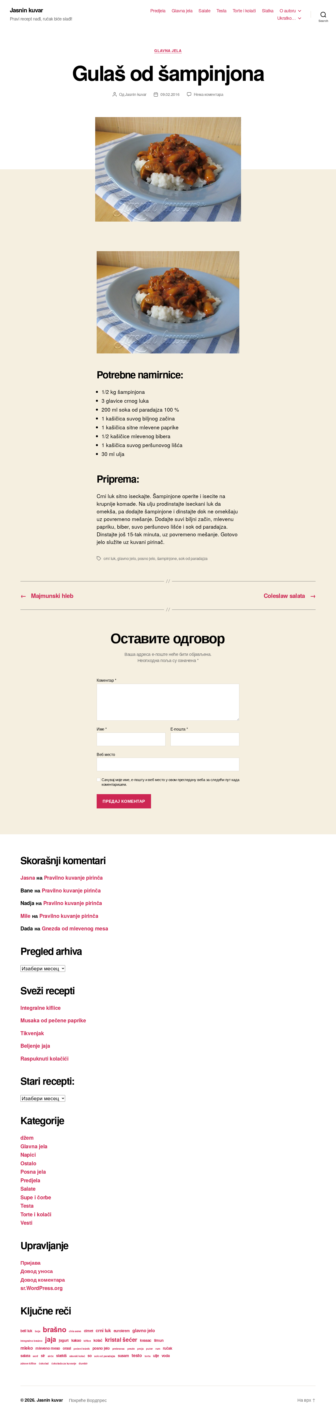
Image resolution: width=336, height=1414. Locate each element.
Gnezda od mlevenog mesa (75, 928)
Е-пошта (179, 729)
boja (37, 1331)
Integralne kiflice (40, 1007)
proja (140, 1348)
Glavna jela (182, 10)
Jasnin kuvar (26, 10)
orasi (67, 1348)
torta (148, 1356)
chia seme (75, 1331)
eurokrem (122, 1330)
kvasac (145, 1340)
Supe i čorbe (35, 1197)
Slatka (268, 10)
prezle (131, 1348)
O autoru (288, 10)
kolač (97, 1340)
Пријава (30, 1262)
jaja (50, 1339)
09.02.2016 (169, 94)
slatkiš (61, 1355)
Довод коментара (42, 1279)
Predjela (158, 10)
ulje (156, 1355)
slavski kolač (77, 1356)
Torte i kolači (244, 10)
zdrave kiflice (28, 1363)
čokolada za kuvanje (63, 1363)
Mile (25, 915)
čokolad (44, 1363)
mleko (26, 1347)
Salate (204, 10)
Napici (28, 1154)
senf (35, 1356)
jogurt (64, 1340)
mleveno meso (47, 1348)
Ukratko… (286, 18)
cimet (88, 1330)
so (90, 1355)
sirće (51, 1356)
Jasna (27, 877)
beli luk (26, 1330)
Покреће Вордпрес (88, 1400)
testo (137, 1355)
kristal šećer (121, 1339)
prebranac (118, 1348)
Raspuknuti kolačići (44, 1058)
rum (157, 1348)
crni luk (110, 558)
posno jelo (146, 558)
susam (123, 1355)
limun (159, 1340)
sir (43, 1355)
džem (27, 1137)
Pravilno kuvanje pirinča (73, 877)
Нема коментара (208, 94)
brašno (54, 1329)
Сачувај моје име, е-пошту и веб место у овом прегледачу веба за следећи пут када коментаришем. (170, 782)
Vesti (26, 1222)
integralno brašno (31, 1341)
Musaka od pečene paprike (53, 1020)
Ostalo (28, 1163)
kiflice (87, 1341)
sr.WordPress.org (41, 1288)
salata (25, 1355)
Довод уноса (36, 1270)
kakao (76, 1340)
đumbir (83, 1363)
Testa (221, 10)
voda (166, 1355)
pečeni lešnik (82, 1348)
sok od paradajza (193, 558)
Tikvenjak (32, 1033)
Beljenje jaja (35, 1045)
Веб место (106, 753)
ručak (167, 1348)
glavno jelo (126, 558)
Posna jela (33, 1171)
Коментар (106, 680)
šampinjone (167, 558)
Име (102, 729)
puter (149, 1348)
